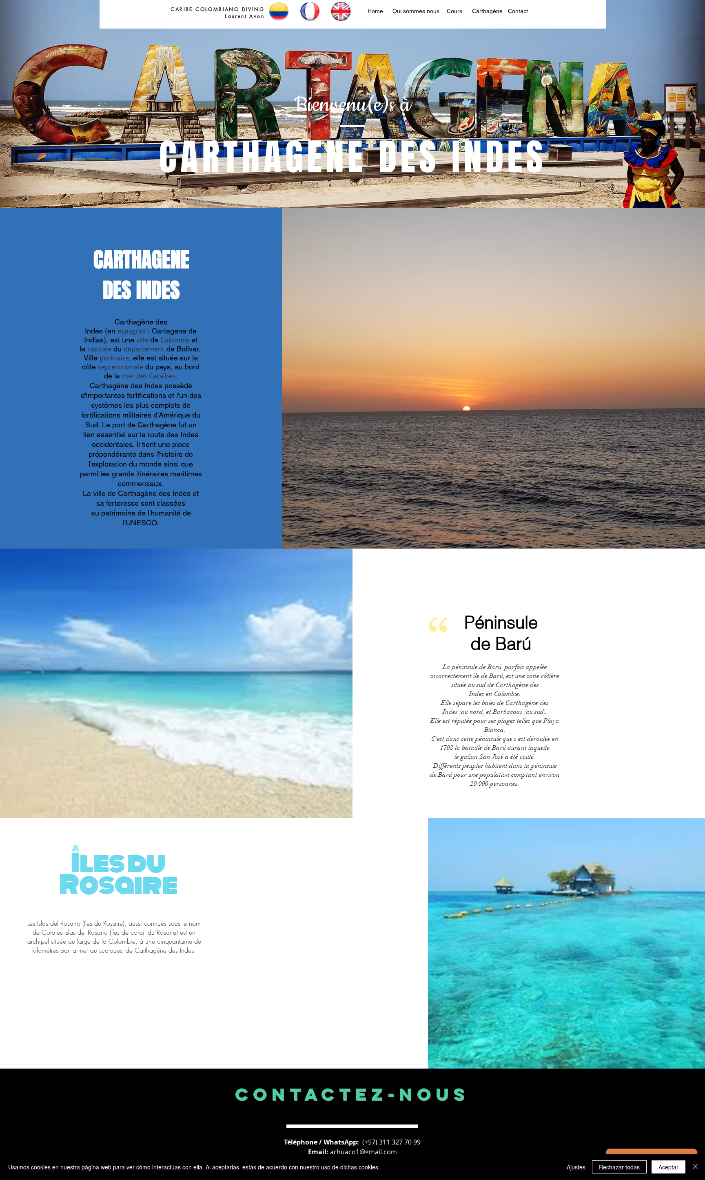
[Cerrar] (695, 1166)
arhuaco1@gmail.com (363, 1151)
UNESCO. (142, 522)
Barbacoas (508, 712)
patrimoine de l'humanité (141, 513)
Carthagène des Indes (164, 950)
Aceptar (668, 1167)
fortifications (146, 395)
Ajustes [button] (576, 1167)
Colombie (122, 941)
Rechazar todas (619, 1167)
